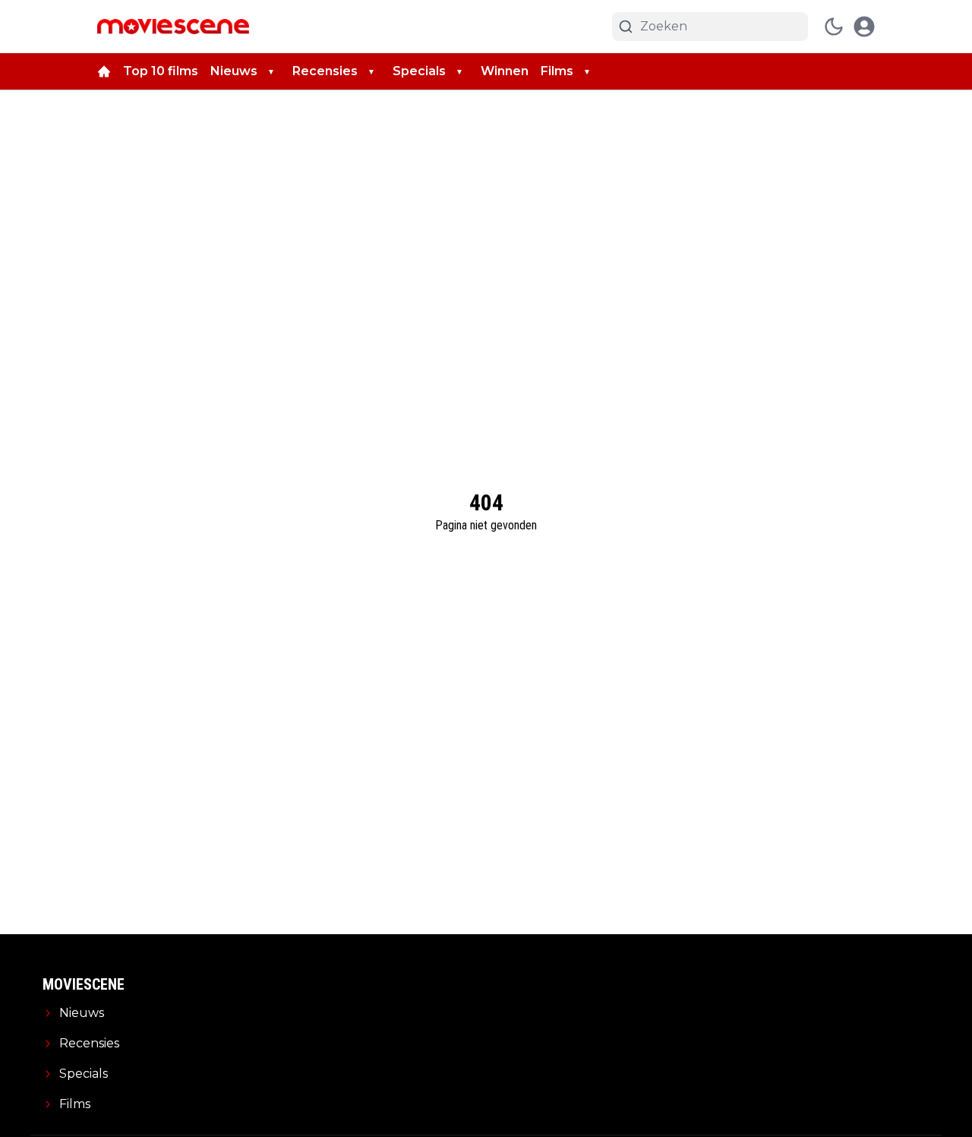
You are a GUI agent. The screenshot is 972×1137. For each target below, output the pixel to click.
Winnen (505, 71)
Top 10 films (160, 71)
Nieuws (233, 71)
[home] (104, 71)
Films (557, 71)
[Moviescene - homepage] (173, 26)
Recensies (325, 71)
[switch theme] (833, 26)
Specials (419, 71)
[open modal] (864, 26)
